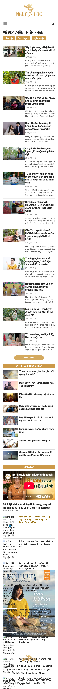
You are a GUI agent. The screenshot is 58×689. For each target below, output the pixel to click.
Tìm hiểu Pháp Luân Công (24, 673)
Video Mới (29, 467)
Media (42, 673)
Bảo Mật (37, 683)
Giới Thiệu (9, 683)
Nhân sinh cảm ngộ (40, 669)
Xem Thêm (29, 358)
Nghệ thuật (39, 38)
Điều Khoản (26, 683)
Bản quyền (47, 683)
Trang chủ (9, 666)
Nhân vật (9, 38)
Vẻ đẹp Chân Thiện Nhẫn (40, 666)
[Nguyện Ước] (29, 10)
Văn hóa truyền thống (18, 669)
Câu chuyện (23, 38)
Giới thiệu (21, 666)
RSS (17, 683)
